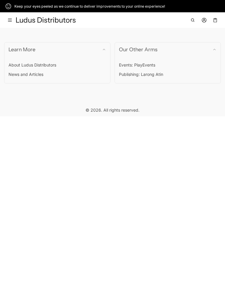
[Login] (204, 20)
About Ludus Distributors (32, 64)
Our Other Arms (138, 49)
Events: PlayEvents (137, 64)
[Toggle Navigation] (10, 20)
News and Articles (25, 74)
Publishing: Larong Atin (141, 74)
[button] (193, 20)
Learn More (21, 49)
